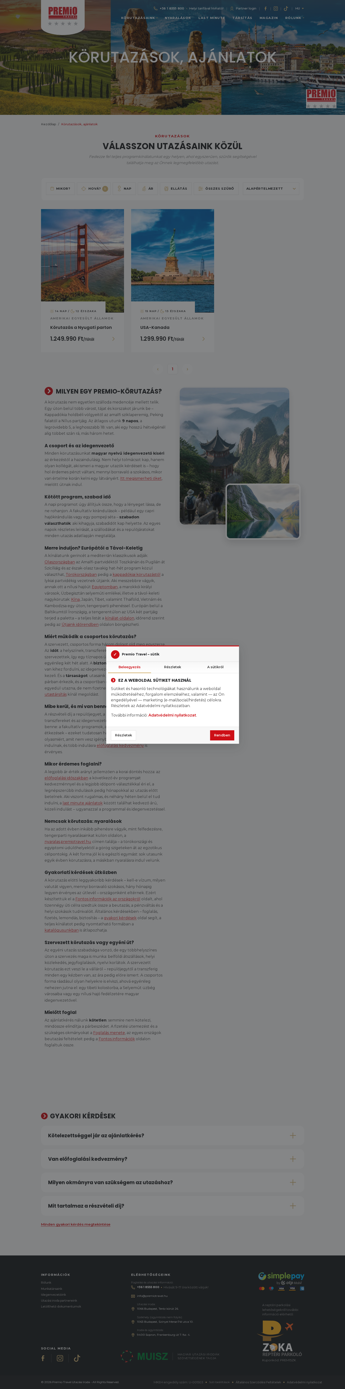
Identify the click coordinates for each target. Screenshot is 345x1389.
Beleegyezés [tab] (130, 667)
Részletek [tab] (172, 667)
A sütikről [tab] (215, 667)
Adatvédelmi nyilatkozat (172, 715)
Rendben (222, 735)
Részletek (123, 735)
